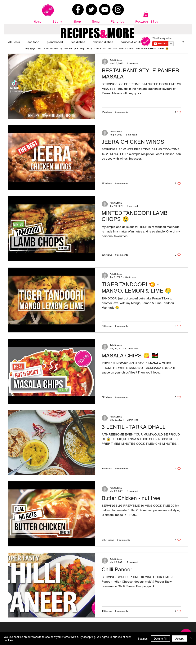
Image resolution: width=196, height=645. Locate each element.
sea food (33, 42)
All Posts (14, 42)
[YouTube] (104, 9)
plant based (55, 42)
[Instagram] (118, 9)
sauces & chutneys (133, 42)
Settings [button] (143, 638)
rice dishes (77, 42)
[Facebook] (78, 9)
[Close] (191, 638)
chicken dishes (103, 42)
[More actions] (180, 61)
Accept (179, 638)
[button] (146, 14)
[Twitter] (91, 9)
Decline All (160, 638)
